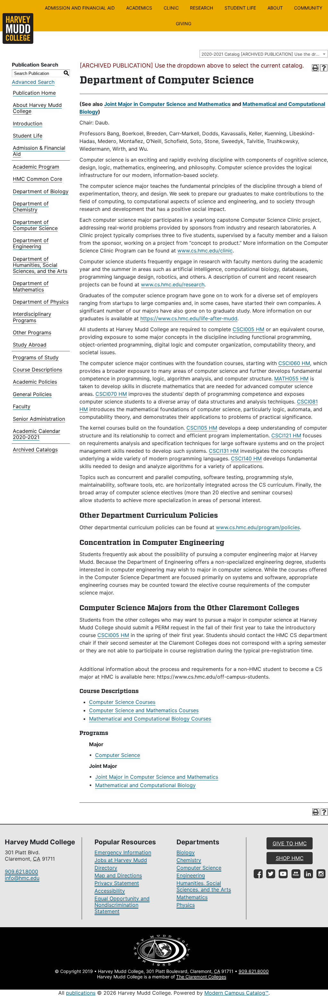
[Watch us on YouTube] (283, 873)
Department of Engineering (31, 243)
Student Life (240, 8)
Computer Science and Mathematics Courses (144, 710)
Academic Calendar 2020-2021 (36, 434)
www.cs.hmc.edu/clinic (205, 250)
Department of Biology (41, 191)
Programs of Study (36, 357)
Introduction (27, 123)
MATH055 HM (291, 378)
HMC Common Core (37, 179)
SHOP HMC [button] (290, 858)
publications (80, 993)
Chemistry (188, 860)
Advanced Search (33, 82)
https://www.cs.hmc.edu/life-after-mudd (188, 318)
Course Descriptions (37, 369)
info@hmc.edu (22, 878)
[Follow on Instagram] (320, 873)
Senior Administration (39, 419)
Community (308, 8)
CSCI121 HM (286, 435)
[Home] (18, 28)
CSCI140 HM (246, 458)
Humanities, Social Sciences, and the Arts (203, 886)
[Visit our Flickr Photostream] (295, 873)
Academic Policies (35, 381)
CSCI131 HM (224, 451)
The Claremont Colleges (201, 976)
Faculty (21, 406)
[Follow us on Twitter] (270, 873)
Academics (139, 8)
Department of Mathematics (31, 286)
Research (201, 8)
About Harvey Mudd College (37, 108)
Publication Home (34, 93)
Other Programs (32, 332)
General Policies (32, 394)
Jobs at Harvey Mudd (120, 860)
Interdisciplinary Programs (32, 317)
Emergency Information (122, 852)
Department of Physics (41, 302)
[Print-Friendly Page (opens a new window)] (315, 67)
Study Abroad (29, 344)
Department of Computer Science (35, 225)
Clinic (171, 8)
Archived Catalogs (35, 449)
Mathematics (192, 897)
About (275, 8)
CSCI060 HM (294, 363)
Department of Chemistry (31, 206)
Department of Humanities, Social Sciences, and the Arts (40, 265)
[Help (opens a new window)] (323, 67)
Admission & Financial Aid (39, 151)
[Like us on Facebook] (258, 873)
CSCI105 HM (201, 428)
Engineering (190, 875)
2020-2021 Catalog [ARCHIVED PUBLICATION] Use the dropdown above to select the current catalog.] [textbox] (264, 54)
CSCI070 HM (111, 394)
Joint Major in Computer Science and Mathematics (167, 104)
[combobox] (264, 54)
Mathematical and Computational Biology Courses (150, 718)
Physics (185, 905)
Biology (185, 852)
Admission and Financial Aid (80, 8)
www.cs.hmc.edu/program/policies (258, 527)
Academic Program (36, 166)
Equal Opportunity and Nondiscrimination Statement (122, 904)
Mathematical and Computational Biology (145, 785)
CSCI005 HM (248, 329)
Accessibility (109, 891)
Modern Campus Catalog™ (236, 993)
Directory (105, 868)
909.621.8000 (21, 871)
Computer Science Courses (122, 702)
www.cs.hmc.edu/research (172, 284)
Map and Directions (118, 875)
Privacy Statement (116, 883)
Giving (183, 23)
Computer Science (117, 755)
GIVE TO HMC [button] (290, 843)
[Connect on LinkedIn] (308, 873)
